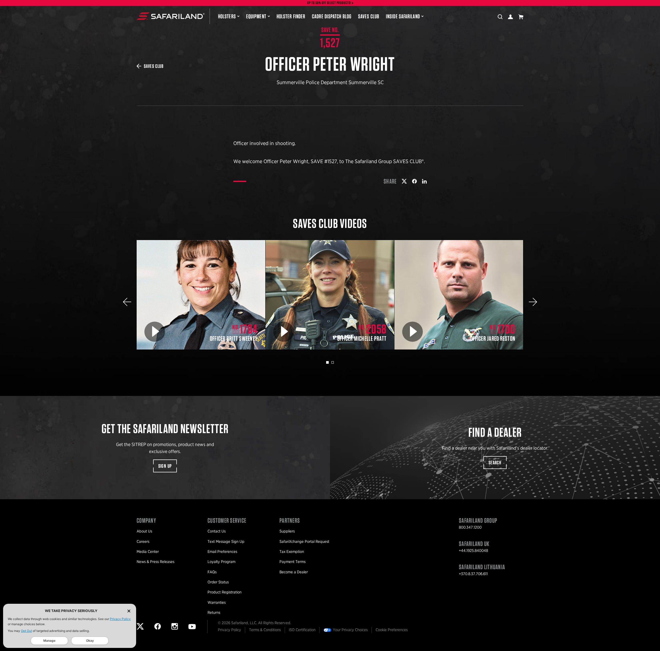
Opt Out (26, 631)
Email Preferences (222, 551)
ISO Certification (302, 630)
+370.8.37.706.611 (473, 573)
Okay (90, 640)
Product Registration (225, 592)
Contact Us (217, 531)
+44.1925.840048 (473, 550)
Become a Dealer (293, 572)
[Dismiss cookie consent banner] (129, 611)
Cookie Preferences (392, 630)
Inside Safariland (403, 16)
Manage (49, 640)
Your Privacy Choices (350, 630)
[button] (127, 302)
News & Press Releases (155, 561)
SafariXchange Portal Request (304, 541)
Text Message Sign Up (226, 541)
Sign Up (165, 466)
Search (495, 462)
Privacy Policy (120, 619)
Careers (143, 541)
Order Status (218, 582)
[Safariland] (170, 16)
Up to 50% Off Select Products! (329, 3)
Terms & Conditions (265, 630)
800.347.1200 (470, 527)
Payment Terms (292, 561)
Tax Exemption (291, 551)
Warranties (217, 602)
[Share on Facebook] (414, 181)
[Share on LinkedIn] (424, 181)
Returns (214, 612)
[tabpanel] (201, 295)
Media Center (148, 551)
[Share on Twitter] (404, 181)
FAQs (212, 572)
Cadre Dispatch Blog (331, 16)
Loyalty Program (221, 561)
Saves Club (368, 16)
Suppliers (287, 531)
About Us (144, 531)
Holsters (227, 16)
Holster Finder (291, 16)
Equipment (256, 16)
